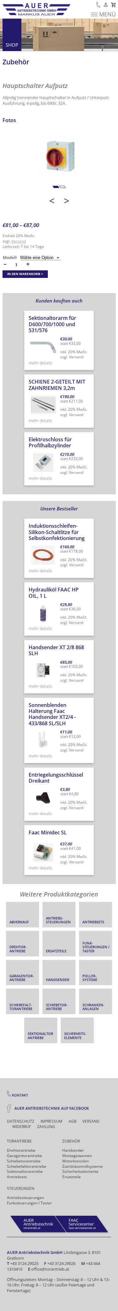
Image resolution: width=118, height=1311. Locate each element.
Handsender (73, 1150)
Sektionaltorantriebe (25, 1171)
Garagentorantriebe (24, 1155)
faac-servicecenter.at (82, 1223)
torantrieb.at (38, 1223)
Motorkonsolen (75, 1161)
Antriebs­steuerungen (25, 1197)
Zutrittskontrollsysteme (82, 1166)
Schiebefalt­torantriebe (26, 1166)
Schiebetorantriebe (24, 1161)
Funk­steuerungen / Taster (29, 1203)
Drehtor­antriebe (21, 1150)
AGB (72, 1121)
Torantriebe (19, 1141)
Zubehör (16, 61)
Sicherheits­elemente (80, 1171)
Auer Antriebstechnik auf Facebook (51, 1108)
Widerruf (21, 1126)
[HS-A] (59, 158)
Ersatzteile (71, 1176)
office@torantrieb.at (50, 1269)
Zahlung (46, 1126)
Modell (10, 257)
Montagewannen (77, 1155)
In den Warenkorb (23, 274)
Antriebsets (17, 1176)
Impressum (51, 1121)
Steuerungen (20, 1188)
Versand (18, 241)
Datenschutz (20, 1121)
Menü (107, 14)
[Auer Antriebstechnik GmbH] (36, 9)
